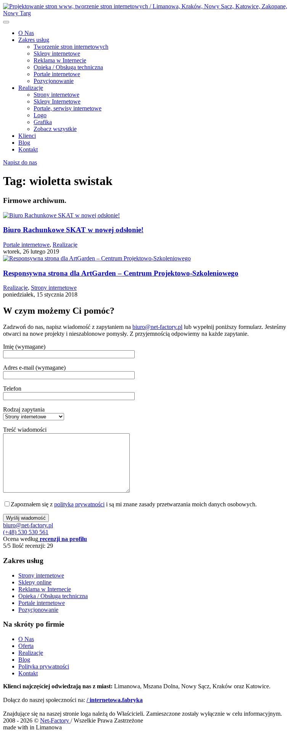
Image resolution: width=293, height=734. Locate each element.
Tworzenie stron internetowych (71, 46)
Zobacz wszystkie (55, 129)
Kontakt (28, 149)
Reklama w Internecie (60, 60)
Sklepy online (35, 582)
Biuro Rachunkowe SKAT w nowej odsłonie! (73, 230)
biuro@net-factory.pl (157, 327)
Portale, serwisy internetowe (67, 108)
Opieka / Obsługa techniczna (68, 67)
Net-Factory (55, 720)
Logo (40, 115)
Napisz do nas (20, 162)
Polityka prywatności (43, 666)
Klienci (27, 135)
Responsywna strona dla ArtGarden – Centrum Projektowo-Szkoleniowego (120, 273)
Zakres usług (33, 40)
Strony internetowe (56, 94)
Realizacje (30, 88)
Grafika (43, 122)
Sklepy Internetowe (57, 101)
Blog (24, 142)
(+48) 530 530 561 (25, 532)
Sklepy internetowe (57, 53)
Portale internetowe (57, 74)
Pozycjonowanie (54, 81)
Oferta (26, 646)
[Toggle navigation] (6, 22)
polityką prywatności (79, 504)
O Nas (26, 33)
